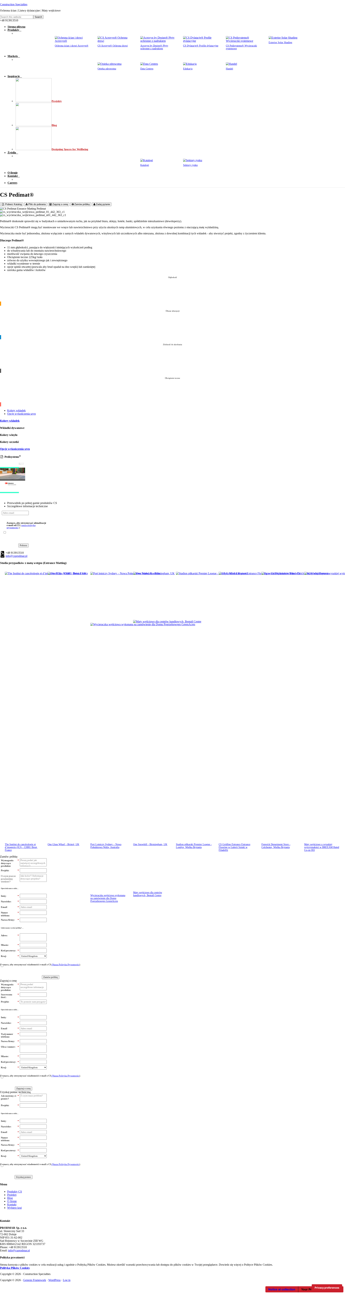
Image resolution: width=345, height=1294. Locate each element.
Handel (229, 68)
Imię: (10, 896)
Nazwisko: (10, 901)
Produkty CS (14, 1191)
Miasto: (10, 945)
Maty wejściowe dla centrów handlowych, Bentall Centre (147, 894)
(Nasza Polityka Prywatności (65, 964)
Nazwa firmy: (10, 919)
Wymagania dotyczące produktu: (10, 863)
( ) (26, 525)
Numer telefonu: (10, 914)
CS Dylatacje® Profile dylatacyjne (200, 45)
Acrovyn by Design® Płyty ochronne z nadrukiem (154, 47)
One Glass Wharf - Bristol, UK (63, 844)
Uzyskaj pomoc (23, 1177)
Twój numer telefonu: (10, 1035)
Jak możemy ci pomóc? (10, 1097)
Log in (66, 1280)
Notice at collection (281, 1289)
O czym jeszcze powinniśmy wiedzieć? (8, 879)
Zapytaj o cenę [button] (8, 980)
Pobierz (23, 545)
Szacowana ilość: (10, 996)
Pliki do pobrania (37, 204)
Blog (10, 1198)
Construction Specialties (13, 4)
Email (10, 907)
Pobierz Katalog (13, 204)
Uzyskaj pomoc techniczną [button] (15, 1092)
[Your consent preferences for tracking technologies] (327, 1287)
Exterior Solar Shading (280, 42)
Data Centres (146, 68)
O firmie (12, 1201)
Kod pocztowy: (10, 950)
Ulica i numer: (10, 1046)
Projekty (12, 1194)
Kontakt (11, 1204)
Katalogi (144, 165)
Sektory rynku (190, 165)
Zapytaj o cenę (60, 204)
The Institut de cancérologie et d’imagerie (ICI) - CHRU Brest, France (21, 847)
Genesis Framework (34, 1280)
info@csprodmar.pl (16, 555)
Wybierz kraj (14, 1207)
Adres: (10, 935)
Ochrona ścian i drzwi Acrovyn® (71, 45)
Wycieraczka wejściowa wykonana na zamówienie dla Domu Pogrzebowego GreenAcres (107, 898)
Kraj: (10, 956)
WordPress (54, 1280)
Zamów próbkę (82, 204)
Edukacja (187, 68)
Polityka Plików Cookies (15, 1267)
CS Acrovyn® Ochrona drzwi (113, 45)
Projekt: (10, 870)
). (40, 964)
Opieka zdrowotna (107, 68)
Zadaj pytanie (102, 204)
